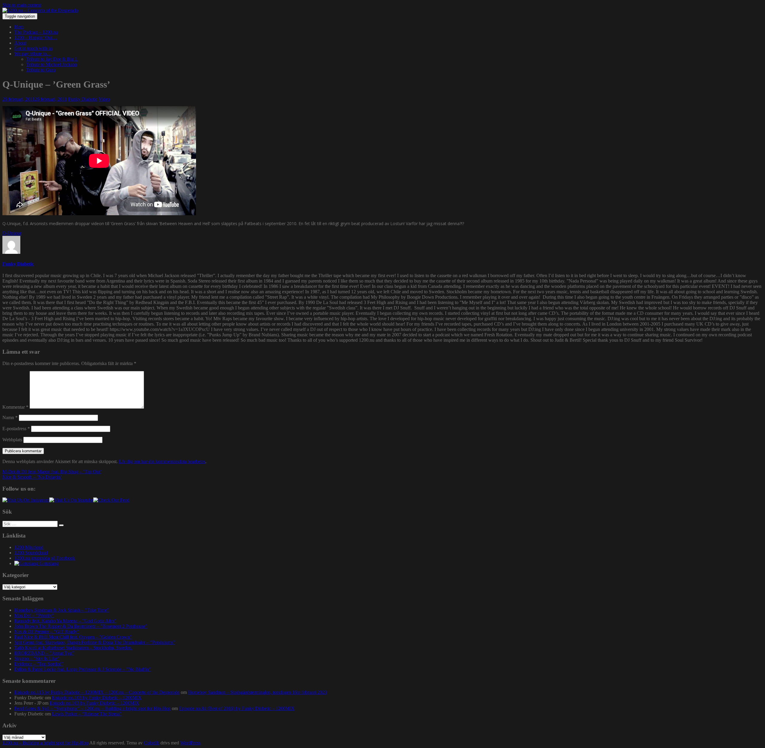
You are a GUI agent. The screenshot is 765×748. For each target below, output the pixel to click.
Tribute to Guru (41, 69)
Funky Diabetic (82, 99)
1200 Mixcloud (28, 547)
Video (104, 99)
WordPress (190, 742)
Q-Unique (12, 233)
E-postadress (16, 428)
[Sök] (61, 525)
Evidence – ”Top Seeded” (38, 663)
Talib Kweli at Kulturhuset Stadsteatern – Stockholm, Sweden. (73, 647)
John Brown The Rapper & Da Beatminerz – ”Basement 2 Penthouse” (80, 626)
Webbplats (12, 439)
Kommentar (15, 407)
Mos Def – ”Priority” (34, 615)
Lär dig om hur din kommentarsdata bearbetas (162, 461)
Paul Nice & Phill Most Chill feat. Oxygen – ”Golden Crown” (73, 636)
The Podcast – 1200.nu (36, 32)
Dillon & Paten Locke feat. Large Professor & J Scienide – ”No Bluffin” (82, 669)
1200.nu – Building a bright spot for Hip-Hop (45, 742)
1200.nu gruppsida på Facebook (44, 558)
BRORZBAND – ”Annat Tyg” (44, 653)
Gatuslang (48, 563)
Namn (10, 417)
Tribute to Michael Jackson (51, 64)
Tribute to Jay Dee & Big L (52, 59)
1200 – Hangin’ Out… (35, 37)
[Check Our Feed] (111, 500)
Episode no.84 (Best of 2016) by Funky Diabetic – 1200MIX (237, 708)
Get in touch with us (33, 48)
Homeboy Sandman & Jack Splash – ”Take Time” (61, 610)
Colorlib (151, 742)
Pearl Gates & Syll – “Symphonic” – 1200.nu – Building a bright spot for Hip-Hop (92, 708)
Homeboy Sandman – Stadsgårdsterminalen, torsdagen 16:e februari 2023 (257, 692)
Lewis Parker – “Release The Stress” (87, 713)
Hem (19, 26)
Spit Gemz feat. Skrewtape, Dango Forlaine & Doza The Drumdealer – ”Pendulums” (94, 642)
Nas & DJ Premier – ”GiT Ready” (46, 631)
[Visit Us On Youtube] (71, 500)
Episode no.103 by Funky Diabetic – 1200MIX (97, 697)
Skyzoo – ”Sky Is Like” (36, 658)
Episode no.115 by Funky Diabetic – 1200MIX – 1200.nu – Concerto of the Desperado (97, 692)
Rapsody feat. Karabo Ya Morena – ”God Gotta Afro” (65, 620)
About (20, 42)
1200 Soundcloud (31, 552)
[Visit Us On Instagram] (25, 500)
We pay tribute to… (32, 53)
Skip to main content (21, 4)
